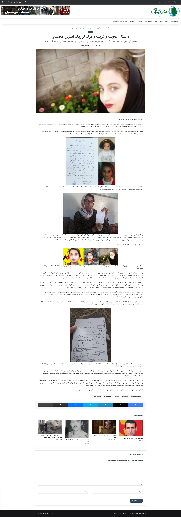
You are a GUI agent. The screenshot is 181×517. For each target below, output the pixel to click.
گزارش (167, 21)
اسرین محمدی (135, 396)
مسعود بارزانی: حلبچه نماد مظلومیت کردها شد (105, 436)
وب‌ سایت (86, 492)
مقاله (161, 21)
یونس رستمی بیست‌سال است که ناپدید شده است (77, 440)
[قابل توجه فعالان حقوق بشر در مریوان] (131, 428)
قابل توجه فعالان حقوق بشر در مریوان (133, 438)
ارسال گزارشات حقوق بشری (120, 21)
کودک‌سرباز (96, 396)
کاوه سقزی (107, 396)
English (170, 2)
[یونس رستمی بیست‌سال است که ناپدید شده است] (77, 429)
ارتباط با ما (132, 21)
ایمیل (141, 492)
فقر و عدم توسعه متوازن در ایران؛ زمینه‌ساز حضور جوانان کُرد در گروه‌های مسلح (51, 436)
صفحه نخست (174, 21)
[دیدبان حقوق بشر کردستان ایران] (165, 11)
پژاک (116, 396)
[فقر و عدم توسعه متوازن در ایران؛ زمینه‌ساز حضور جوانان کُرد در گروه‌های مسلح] (50, 427)
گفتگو (156, 21)
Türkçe (174, 2)
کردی (178, 2)
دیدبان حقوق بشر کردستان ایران (120, 514)
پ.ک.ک (124, 396)
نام (141, 484)
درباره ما (140, 21)
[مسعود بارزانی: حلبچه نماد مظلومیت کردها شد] (104, 427)
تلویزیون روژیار (148, 21)
